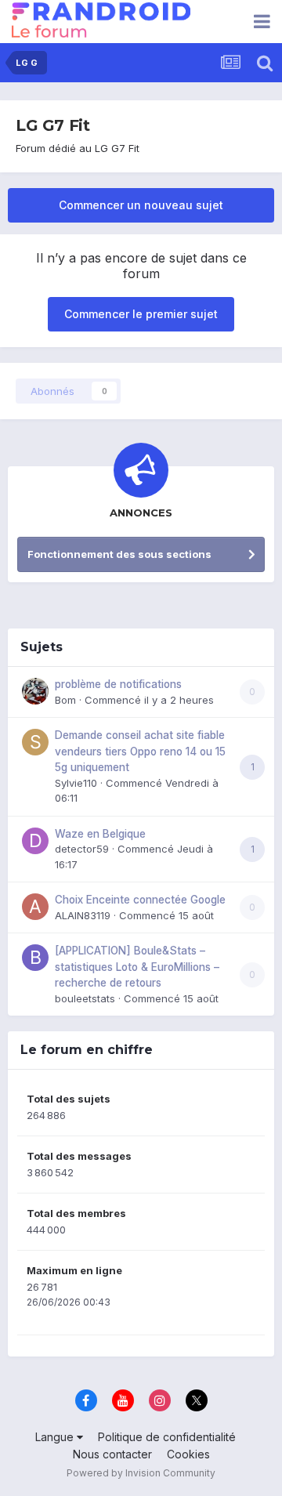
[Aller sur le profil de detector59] (35, 841)
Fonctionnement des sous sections (119, 554)
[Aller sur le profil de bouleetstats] (35, 957)
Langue (56, 1436)
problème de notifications (118, 684)
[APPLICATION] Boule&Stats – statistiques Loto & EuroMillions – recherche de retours (137, 966)
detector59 (82, 848)
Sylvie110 (76, 783)
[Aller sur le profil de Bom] (35, 691)
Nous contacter (112, 1454)
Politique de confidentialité (167, 1436)
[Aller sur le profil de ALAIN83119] (35, 906)
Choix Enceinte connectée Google (140, 899)
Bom (65, 700)
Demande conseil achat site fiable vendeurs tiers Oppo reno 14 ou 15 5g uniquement (140, 751)
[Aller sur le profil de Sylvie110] (35, 742)
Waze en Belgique (100, 834)
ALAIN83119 (82, 915)
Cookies (188, 1454)
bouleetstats (85, 998)
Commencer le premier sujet (141, 314)
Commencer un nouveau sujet (141, 205)
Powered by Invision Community (141, 1473)
